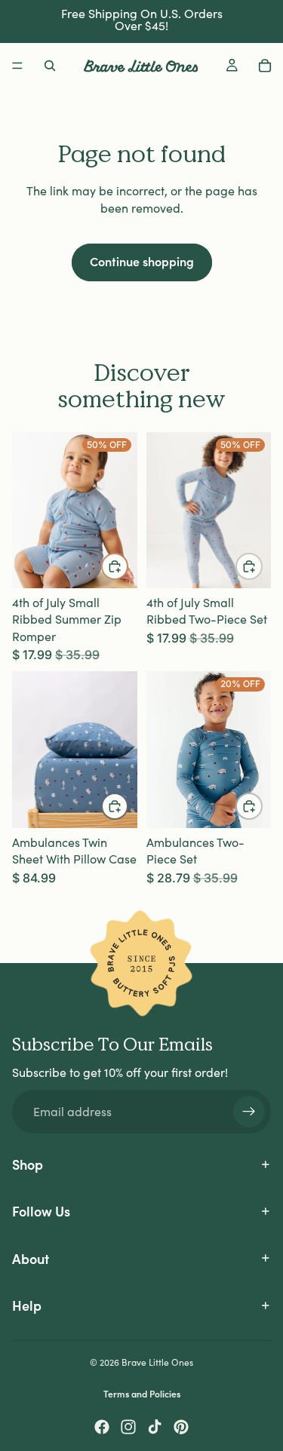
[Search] (49, 65)
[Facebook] (102, 1427)
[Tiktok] (155, 1427)
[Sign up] (249, 1111)
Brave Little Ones (157, 1362)
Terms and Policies (141, 1393)
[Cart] (264, 65)
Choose (127, 566)
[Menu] (17, 65)
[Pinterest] (181, 1427)
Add (127, 805)
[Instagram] (128, 1427)
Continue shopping (142, 261)
